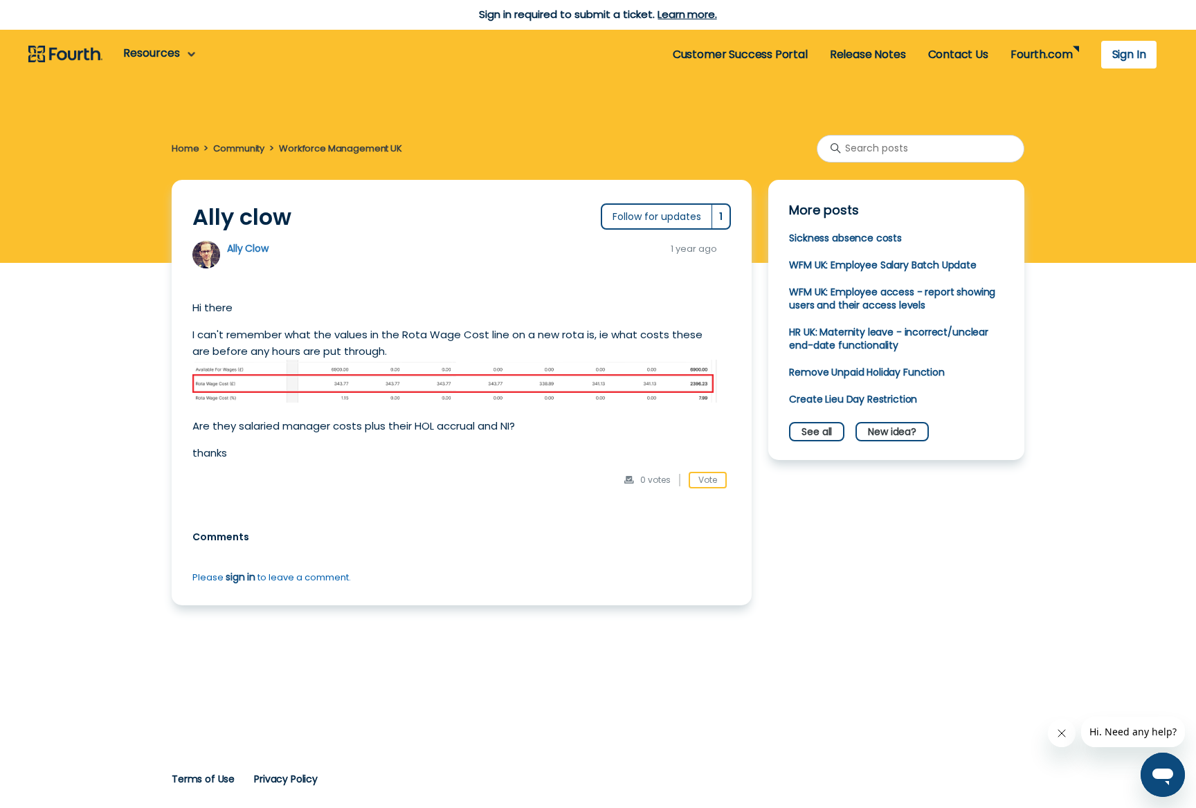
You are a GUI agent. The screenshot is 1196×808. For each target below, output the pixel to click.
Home (185, 148)
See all (816, 432)
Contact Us (958, 54)
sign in (240, 577)
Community (238, 148)
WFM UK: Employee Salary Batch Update (882, 265)
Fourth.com (1041, 54)
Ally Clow (248, 248)
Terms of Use (203, 779)
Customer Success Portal (740, 54)
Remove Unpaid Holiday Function (866, 372)
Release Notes (868, 54)
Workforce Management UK (340, 148)
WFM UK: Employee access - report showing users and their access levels (892, 298)
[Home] (65, 55)
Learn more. (687, 14)
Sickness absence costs (845, 238)
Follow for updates (657, 216)
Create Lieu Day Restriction (853, 399)
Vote (707, 480)
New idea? (892, 432)
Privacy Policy (286, 779)
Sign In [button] (1129, 54)
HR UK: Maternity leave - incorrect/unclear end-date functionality (888, 338)
